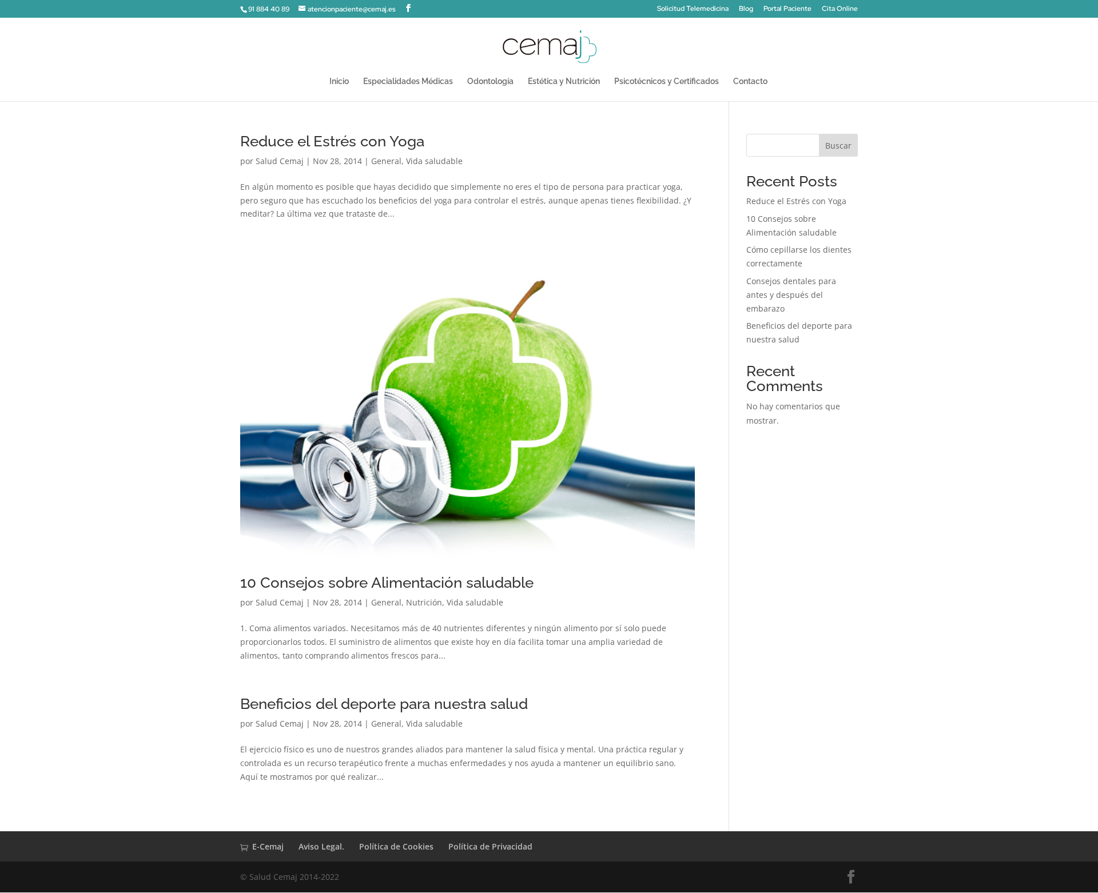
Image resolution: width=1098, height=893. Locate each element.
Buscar (838, 145)
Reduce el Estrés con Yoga (332, 141)
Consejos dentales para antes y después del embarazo (791, 295)
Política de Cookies (396, 846)
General (386, 161)
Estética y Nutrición (564, 81)
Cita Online (840, 9)
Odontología (490, 81)
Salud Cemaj (280, 161)
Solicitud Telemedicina (693, 9)
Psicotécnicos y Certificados (666, 81)
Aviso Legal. (321, 846)
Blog (746, 9)
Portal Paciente (787, 9)
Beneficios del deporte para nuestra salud (384, 703)
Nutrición (424, 602)
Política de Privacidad (490, 846)
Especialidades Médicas (408, 81)
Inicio (339, 81)
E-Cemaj (268, 846)
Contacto (750, 81)
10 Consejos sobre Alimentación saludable (387, 582)
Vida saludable (434, 161)
